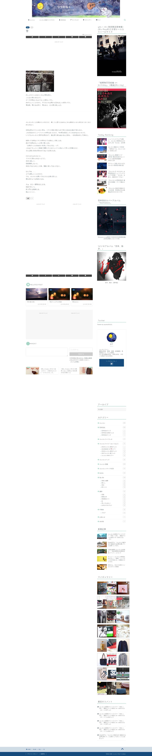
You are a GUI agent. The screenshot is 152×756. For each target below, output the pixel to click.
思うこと (113, 487)
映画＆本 (113, 496)
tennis (112, 473)
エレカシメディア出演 (112, 468)
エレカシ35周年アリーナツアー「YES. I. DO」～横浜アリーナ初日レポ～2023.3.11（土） (112, 708)
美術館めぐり (113, 499)
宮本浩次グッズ (113, 435)
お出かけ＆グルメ (113, 505)
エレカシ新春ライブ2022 (47, 20)
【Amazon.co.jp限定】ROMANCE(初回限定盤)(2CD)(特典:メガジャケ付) (111, 238)
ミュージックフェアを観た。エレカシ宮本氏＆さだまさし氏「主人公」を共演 (116, 140)
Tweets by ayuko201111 (104, 324)
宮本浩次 (63, 20)
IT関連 (112, 509)
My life (112, 477)
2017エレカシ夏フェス (113, 453)
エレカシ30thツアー (113, 455)
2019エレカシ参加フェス (113, 447)
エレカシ (32, 20)
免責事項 (43, 753)
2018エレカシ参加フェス (113, 451)
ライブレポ (75, 20)
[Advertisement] (59, 55)
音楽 (113, 494)
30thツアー (88, 20)
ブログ (113, 512)
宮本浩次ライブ (113, 430)
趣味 (112, 491)
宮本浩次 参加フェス (113, 432)
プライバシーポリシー (32, 753)
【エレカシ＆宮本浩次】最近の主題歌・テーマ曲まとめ (116, 182)
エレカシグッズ (112, 459)
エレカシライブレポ (112, 439)
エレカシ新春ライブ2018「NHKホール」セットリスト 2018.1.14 (116, 148)
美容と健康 (113, 480)
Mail (99, 20)
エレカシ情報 (112, 464)
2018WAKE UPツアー (113, 449)
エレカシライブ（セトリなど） (112, 443)
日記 (28, 27)
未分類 (112, 521)
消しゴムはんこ (113, 503)
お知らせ (112, 517)
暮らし (113, 483)
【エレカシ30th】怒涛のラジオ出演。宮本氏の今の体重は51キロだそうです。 (116, 190)
